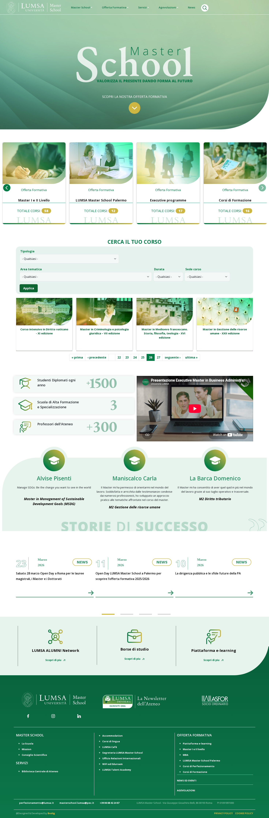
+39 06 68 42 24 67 (109, 802)
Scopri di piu (53, 660)
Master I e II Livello (34, 200)
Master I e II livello (194, 749)
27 (159, 357)
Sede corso (193, 269)
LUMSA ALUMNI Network (55, 650)
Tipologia (27, 251)
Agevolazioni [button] (167, 7)
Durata (159, 269)
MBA (185, 755)
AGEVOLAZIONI (186, 790)
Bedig (51, 813)
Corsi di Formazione (235, 200)
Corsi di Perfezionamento (198, 766)
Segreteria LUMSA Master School (122, 752)
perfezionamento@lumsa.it (36, 802)
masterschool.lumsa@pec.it (76, 802)
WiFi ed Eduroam (112, 764)
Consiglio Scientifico (34, 755)
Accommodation (112, 735)
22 (120, 357)
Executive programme (168, 200)
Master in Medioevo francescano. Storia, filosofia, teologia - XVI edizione (165, 333)
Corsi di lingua (111, 741)
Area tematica (31, 269)
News (191, 7)
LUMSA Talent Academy (116, 769)
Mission (26, 749)
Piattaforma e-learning (213, 650)
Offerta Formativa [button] (114, 7)
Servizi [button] (142, 7)
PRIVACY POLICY (223, 813)
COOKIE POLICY (244, 813)
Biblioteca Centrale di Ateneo (40, 771)
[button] (106, 611)
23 (128, 357)
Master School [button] (80, 7)
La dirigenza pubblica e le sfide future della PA (208, 573)
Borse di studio (134, 649)
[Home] (33, 7)
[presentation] (6, 187)
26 (152, 357)
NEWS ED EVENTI (186, 780)
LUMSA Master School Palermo (101, 200)
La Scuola (27, 743)
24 (136, 357)
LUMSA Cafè (109, 747)
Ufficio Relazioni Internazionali (121, 758)
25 (144, 357)
